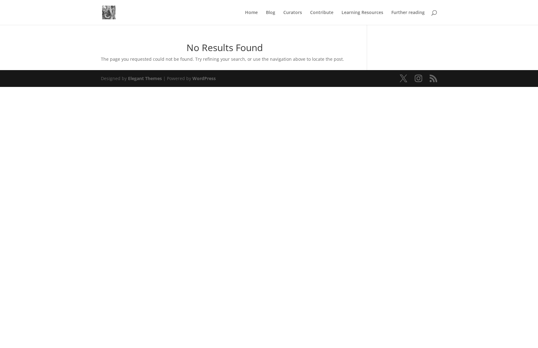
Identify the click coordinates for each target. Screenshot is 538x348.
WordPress (204, 78)
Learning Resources (362, 12)
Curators (292, 12)
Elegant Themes (145, 78)
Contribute (321, 12)
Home (251, 12)
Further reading (408, 12)
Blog (270, 12)
